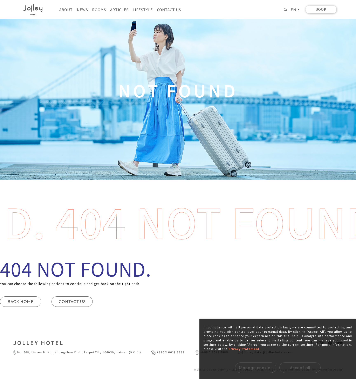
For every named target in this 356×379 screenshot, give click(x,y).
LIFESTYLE (143, 9)
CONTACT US (169, 9)
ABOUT (66, 9)
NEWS (82, 9)
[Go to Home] (32, 9)
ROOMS (99, 9)
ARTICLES (119, 9)
